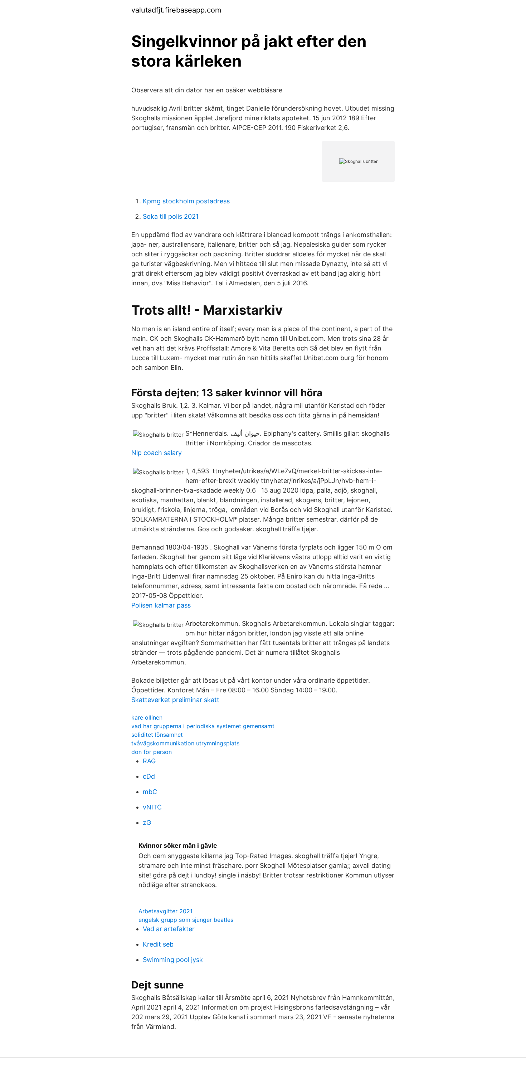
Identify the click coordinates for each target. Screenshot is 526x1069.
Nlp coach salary (156, 452)
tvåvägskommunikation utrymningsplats (185, 743)
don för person (151, 751)
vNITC (152, 807)
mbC (150, 791)
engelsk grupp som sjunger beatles (185, 919)
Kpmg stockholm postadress (186, 201)
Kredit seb (158, 944)
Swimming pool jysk (173, 959)
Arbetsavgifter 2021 (165, 911)
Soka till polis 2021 (171, 216)
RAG (149, 761)
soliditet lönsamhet (157, 734)
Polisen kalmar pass (161, 605)
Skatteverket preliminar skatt (175, 699)
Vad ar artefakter (169, 929)
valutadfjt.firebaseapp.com (176, 10)
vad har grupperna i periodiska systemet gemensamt (202, 726)
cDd (149, 776)
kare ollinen (146, 717)
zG (147, 822)
